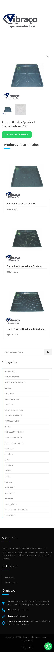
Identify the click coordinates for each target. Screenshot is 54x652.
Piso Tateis (9, 487)
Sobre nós (9, 578)
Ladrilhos (9, 454)
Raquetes (9, 498)
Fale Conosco (11, 582)
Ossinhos (9, 465)
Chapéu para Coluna (14, 410)
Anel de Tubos (11, 371)
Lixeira (8, 460)
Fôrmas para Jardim (13, 437)
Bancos (8, 388)
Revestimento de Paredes (16, 509)
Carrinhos (9, 404)
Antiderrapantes (12, 377)
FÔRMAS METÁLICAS (14, 432)
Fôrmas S (9, 449)
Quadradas (9, 493)
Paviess (8, 476)
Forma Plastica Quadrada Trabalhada (25, 329)
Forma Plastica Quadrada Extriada (24, 266)
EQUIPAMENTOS (12, 421)
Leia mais (13, 209)
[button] (47, 56)
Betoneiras (9, 393)
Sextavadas (10, 515)
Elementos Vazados (13, 415)
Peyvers (8, 482)
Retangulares (10, 504)
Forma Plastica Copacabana (21, 204)
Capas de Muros (12, 399)
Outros (8, 471)
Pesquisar (49, 352)
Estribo (8, 426)
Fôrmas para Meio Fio (14, 443)
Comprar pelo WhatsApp (17, 134)
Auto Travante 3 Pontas (15, 382)
